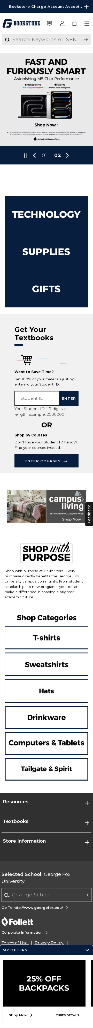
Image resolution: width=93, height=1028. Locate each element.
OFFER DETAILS (67, 1015)
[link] (75, 24)
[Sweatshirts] (46, 659)
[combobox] (47, 895)
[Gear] (46, 288)
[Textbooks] (49, 24)
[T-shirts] (46, 628)
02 (57, 155)
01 (44, 155)
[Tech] (46, 214)
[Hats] (46, 690)
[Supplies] (46, 251)
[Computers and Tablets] (46, 743)
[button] (46, 6)
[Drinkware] (46, 718)
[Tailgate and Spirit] (46, 768)
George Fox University (36, 878)
